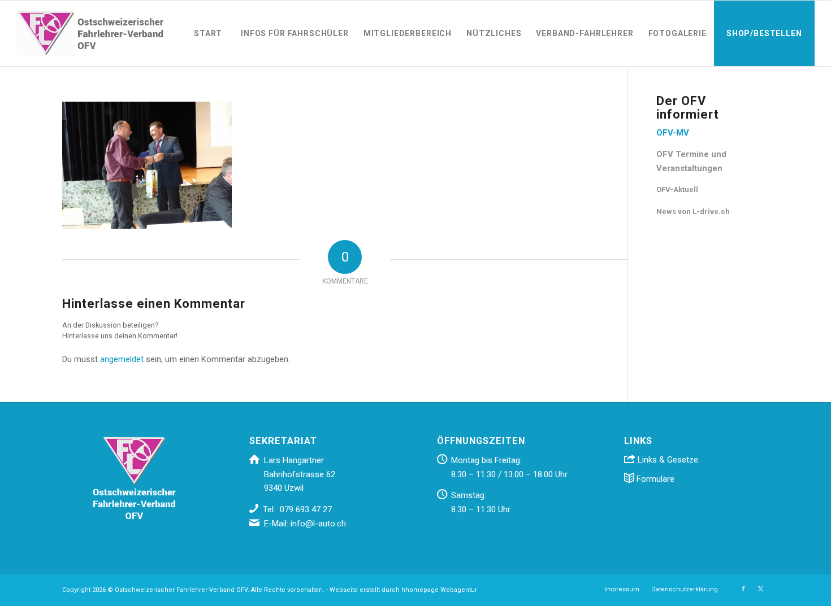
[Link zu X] (760, 589)
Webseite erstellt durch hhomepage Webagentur (403, 590)
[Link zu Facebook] (743, 589)
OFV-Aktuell (677, 189)
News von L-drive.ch (693, 211)
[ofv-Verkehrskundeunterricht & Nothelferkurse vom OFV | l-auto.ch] (89, 33)
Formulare (654, 479)
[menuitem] (208, 33)
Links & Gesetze (666, 460)
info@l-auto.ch (318, 523)
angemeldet (122, 359)
